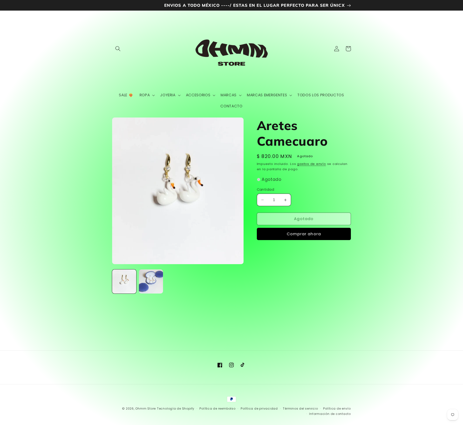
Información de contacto (330, 414)
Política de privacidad (259, 408)
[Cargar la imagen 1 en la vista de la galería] (124, 281)
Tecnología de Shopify (175, 408)
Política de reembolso (217, 408)
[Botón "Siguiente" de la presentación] (349, 315)
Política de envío (337, 408)
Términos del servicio (300, 408)
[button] (118, 48)
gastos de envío (311, 164)
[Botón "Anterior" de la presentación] (114, 315)
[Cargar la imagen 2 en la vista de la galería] (151, 281)
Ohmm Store (145, 408)
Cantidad (265, 189)
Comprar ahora (304, 234)
